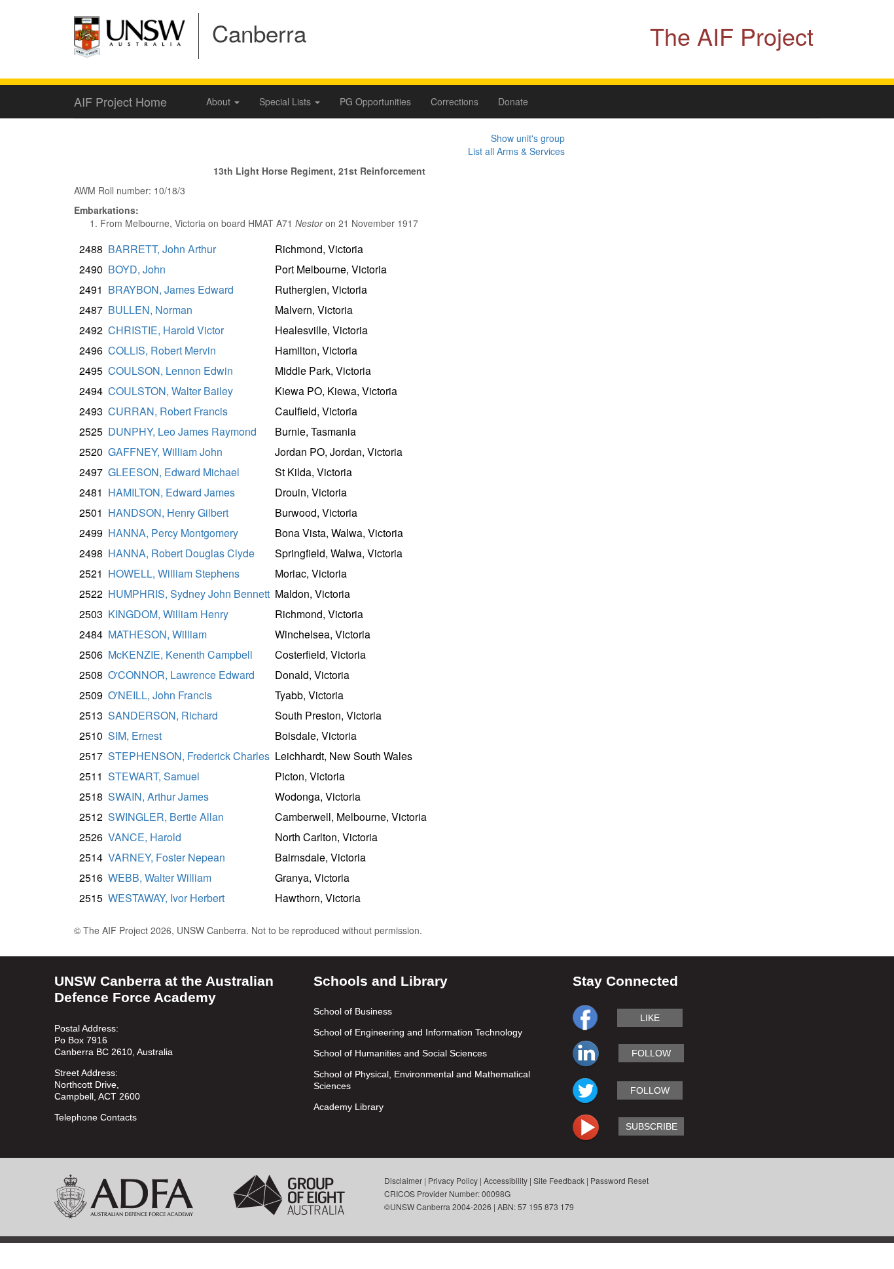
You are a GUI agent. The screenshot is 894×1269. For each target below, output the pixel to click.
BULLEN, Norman (150, 309)
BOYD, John (137, 269)
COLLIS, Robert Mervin (162, 350)
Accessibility (505, 1180)
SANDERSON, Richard (163, 715)
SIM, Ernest (135, 735)
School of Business (352, 1011)
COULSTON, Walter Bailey (170, 390)
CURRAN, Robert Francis (168, 411)
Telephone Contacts (95, 1117)
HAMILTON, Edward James (171, 492)
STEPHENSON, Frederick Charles (189, 755)
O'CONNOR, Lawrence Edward (181, 674)
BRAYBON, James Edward (171, 289)
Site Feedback (558, 1180)
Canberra (259, 32)
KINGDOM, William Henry (168, 613)
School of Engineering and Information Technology (417, 1032)
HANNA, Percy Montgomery (173, 532)
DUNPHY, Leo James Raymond (182, 431)
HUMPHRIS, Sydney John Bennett (189, 593)
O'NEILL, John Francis (160, 695)
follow (651, 1053)
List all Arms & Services (516, 151)
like (650, 1018)
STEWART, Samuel (154, 776)
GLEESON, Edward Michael (174, 471)
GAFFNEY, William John (165, 451)
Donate (513, 101)
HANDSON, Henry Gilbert (168, 512)
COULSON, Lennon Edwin (170, 370)
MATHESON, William (157, 634)
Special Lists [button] (286, 101)
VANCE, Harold (144, 836)
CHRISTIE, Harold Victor (166, 330)
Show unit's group (528, 138)
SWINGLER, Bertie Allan (166, 816)
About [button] (219, 101)
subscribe (651, 1126)
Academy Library (348, 1107)
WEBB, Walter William (159, 877)
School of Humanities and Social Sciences (400, 1053)
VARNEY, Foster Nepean (166, 857)
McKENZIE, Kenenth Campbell (180, 654)
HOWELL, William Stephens (174, 573)
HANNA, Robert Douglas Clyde (181, 553)
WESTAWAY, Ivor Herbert (166, 897)
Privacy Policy (453, 1180)
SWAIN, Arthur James (158, 796)
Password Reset (619, 1180)
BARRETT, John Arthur (162, 248)
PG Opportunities (375, 101)
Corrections (454, 101)
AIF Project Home (120, 101)
